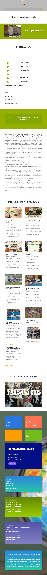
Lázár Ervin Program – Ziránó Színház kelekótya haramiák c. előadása (13, 348)
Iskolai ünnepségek (15, 222)
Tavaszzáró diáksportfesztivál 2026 (12, 322)
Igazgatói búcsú (10, 221)
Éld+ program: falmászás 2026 (32, 289)
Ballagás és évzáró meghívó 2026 (33, 221)
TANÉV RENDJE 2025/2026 (12, 488)
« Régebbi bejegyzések (9, 365)
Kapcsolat (12, 463)
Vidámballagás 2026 (11, 254)
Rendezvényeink (9, 224)
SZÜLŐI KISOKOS (9, 483)
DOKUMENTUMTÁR (10, 485)
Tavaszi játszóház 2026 (32, 341)
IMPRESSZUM (9, 481)
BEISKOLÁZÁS (9, 487)
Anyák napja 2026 (30, 320)
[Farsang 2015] (23, 394)
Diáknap (28, 254)
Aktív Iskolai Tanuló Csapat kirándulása (13, 287)
